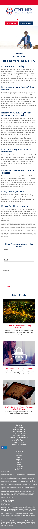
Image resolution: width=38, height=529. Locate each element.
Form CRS (6, 471)
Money (19, 463)
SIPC (11, 507)
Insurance (19, 459)
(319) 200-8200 (27, 23)
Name (6, 249)
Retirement (19, 454)
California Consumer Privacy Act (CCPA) (11, 493)
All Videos (19, 468)
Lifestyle (19, 464)
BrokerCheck (32, 474)
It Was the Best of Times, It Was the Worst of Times (19, 408)
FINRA (8, 507)
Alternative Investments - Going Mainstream (19, 326)
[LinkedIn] (17, 19)
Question (6, 270)
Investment (19, 455)
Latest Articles (19, 466)
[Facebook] (19, 19)
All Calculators (19, 470)
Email (6, 260)
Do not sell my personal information (25, 494)
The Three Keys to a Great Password (19, 368)
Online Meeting (12, 23)
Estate (19, 457)
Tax (19, 461)
